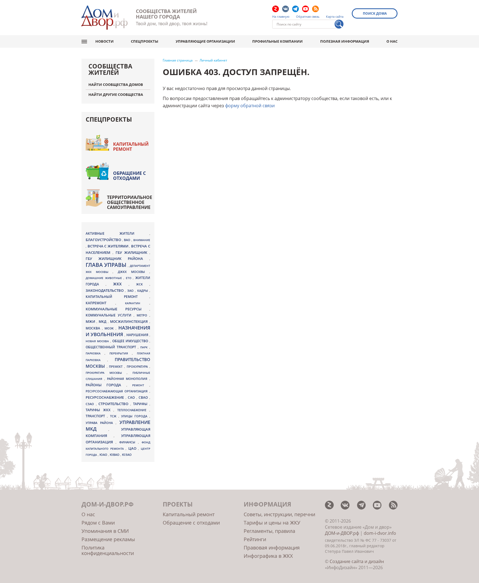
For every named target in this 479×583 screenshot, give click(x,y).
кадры (143, 290)
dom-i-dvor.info (380, 533)
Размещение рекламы (108, 539)
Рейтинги (255, 539)
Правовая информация (272, 547)
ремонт (140, 385)
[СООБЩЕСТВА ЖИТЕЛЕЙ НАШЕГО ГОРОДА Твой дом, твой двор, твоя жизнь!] (104, 18)
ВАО (127, 240)
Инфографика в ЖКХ (268, 556)
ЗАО (131, 290)
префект (116, 366)
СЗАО (91, 404)
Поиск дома (375, 13)
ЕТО (129, 278)
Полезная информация (344, 41)
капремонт (100, 303)
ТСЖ (114, 416)
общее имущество (130, 341)
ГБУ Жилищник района (117, 258)
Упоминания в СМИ (105, 531)
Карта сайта (334, 16)
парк (144, 347)
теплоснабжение (133, 410)
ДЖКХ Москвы (133, 272)
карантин (137, 303)
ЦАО (133, 448)
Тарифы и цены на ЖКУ (272, 522)
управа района (101, 423)
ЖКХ (121, 284)
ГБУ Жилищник (132, 252)
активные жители (117, 233)
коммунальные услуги (110, 315)
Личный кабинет (213, 60)
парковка (95, 353)
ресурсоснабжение (106, 397)
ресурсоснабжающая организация (117, 391)
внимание (141, 240)
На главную (280, 16)
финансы (128, 442)
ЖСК (142, 284)
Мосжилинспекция (129, 321)
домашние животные (104, 278)
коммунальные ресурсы (117, 309)
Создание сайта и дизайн (357, 561)
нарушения (137, 335)
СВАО (144, 397)
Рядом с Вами (98, 522)
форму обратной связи (250, 106)
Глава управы (107, 265)
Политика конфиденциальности (107, 550)
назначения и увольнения (118, 330)
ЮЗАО (127, 455)
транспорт (96, 416)
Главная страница (178, 60)
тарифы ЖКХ (99, 410)
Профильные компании (277, 41)
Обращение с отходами (129, 176)
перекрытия (120, 353)
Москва (94, 328)
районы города (106, 384)
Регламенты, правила (269, 531)
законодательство (105, 290)
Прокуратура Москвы (106, 373)
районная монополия (128, 379)
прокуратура (138, 367)
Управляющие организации (205, 41)
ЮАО (104, 455)
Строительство (114, 403)
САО (132, 397)
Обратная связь (308, 16)
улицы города (135, 416)
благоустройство (104, 239)
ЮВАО (115, 454)
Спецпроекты (144, 41)
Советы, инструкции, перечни (279, 514)
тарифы (141, 404)
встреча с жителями (108, 246)
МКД (103, 321)
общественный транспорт (112, 347)
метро (143, 315)
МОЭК (110, 328)
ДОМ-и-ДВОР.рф (342, 533)
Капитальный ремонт (131, 147)
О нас (392, 41)
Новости (104, 41)
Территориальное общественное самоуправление (129, 202)
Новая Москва (98, 341)
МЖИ (91, 321)
